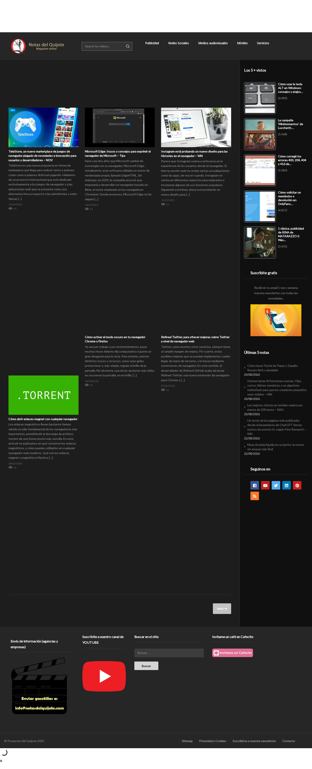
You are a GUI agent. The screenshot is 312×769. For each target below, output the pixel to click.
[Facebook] (254, 485)
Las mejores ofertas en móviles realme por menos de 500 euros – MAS (275, 407)
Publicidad (152, 43)
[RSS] (254, 496)
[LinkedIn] (286, 485)
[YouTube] (265, 485)
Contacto (288, 741)
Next (220, 608)
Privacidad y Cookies (212, 741)
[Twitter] (276, 485)
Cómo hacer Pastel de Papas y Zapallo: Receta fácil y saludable (272, 368)
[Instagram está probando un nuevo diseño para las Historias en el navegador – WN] (196, 107)
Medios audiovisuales (213, 43)
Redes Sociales (179, 43)
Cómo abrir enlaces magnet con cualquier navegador (42, 419)
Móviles (243, 43)
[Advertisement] (156, 15)
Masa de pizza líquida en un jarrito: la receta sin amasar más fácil (275, 447)
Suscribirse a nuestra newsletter (254, 741)
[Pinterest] (297, 485)
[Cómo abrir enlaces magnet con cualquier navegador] (43, 375)
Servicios (263, 43)
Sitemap (187, 741)
